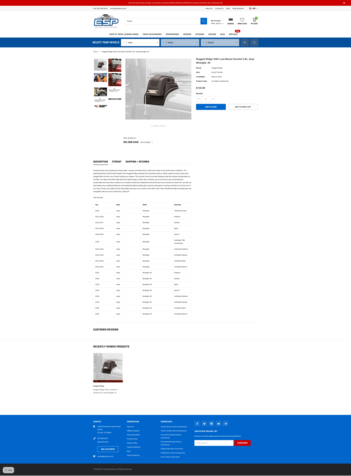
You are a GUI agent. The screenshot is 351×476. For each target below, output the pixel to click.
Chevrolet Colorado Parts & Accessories (171, 436)
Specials (233, 34)
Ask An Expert (108, 449)
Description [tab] (100, 161)
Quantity (199, 93)
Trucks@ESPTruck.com (118, 8)
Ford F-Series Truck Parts (170, 457)
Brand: (198, 68)
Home (95, 52)
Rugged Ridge (217, 68)
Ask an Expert (145, 142)
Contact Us (219, 8)
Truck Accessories (152, 34)
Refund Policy (132, 443)
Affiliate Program (133, 431)
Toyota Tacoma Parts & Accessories (174, 427)
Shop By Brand (238, 8)
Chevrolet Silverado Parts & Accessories (171, 443)
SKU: (198, 72)
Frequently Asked (133, 435)
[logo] (106, 21)
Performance (172, 34)
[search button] (203, 21)
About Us (209, 8)
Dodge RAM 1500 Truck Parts (172, 449)
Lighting (212, 34)
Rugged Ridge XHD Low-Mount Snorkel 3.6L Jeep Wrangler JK (105, 391)
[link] (100, 65)
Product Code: (201, 81)
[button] (230, 21)
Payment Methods (133, 447)
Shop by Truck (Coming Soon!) (123, 34)
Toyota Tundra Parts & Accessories (173, 431)
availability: (200, 77)
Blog (228, 8)
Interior (187, 34)
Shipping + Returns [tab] (137, 161)
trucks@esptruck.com (105, 456)
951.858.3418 (130, 142)
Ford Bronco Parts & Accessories (173, 453)
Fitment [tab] (116, 161)
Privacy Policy (132, 439)
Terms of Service (133, 455)
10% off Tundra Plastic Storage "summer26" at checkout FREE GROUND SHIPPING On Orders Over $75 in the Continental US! (175, 3)
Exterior (199, 34)
